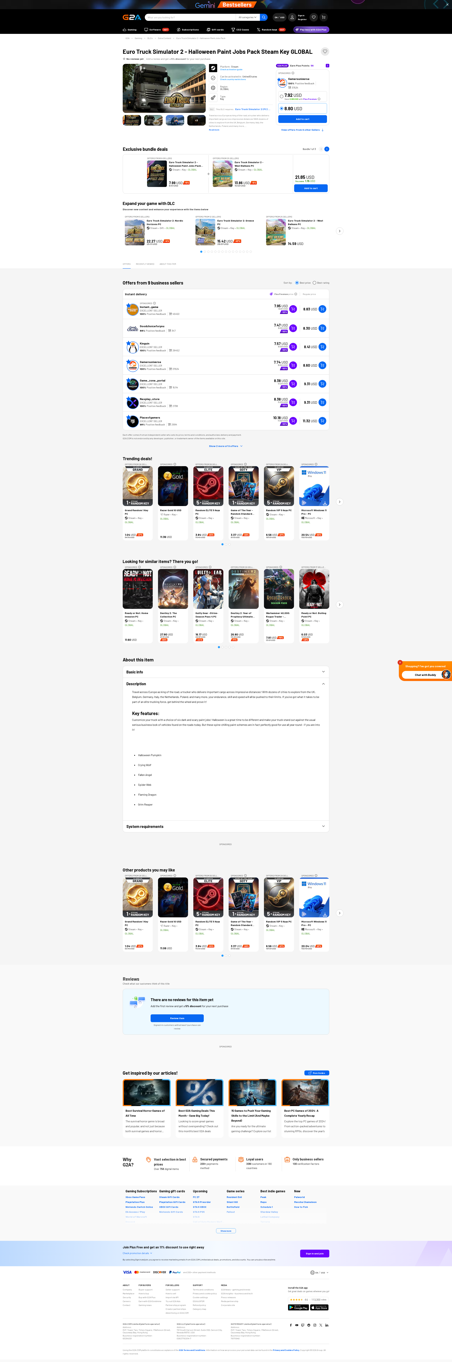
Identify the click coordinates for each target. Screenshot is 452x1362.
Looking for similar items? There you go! (160, 561)
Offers (127, 264)
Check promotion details (136, 1253)
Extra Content (164, 38)
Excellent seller (151, 310)
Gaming (138, 38)
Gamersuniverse (299, 78)
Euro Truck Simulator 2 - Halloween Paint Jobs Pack (200, 38)
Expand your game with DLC (149, 203)
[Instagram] (314, 1325)
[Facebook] (290, 1325)
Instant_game (149, 306)
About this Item (168, 264)
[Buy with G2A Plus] (293, 309)
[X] (320, 1325)
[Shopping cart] (323, 17)
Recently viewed (145, 264)
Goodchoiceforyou (152, 326)
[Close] (447, 4)
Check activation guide (231, 69)
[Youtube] (296, 1325)
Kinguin (144, 343)
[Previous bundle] (321, 149)
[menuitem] (129, 29)
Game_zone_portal (152, 380)
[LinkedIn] (326, 1325)
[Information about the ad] (293, 73)
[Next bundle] (326, 149)
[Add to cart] (322, 309)
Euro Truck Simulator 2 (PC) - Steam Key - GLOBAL (252, 109)
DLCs (150, 38)
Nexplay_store (150, 399)
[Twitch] (302, 1325)
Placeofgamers (150, 417)
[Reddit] (308, 1325)
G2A (127, 38)
